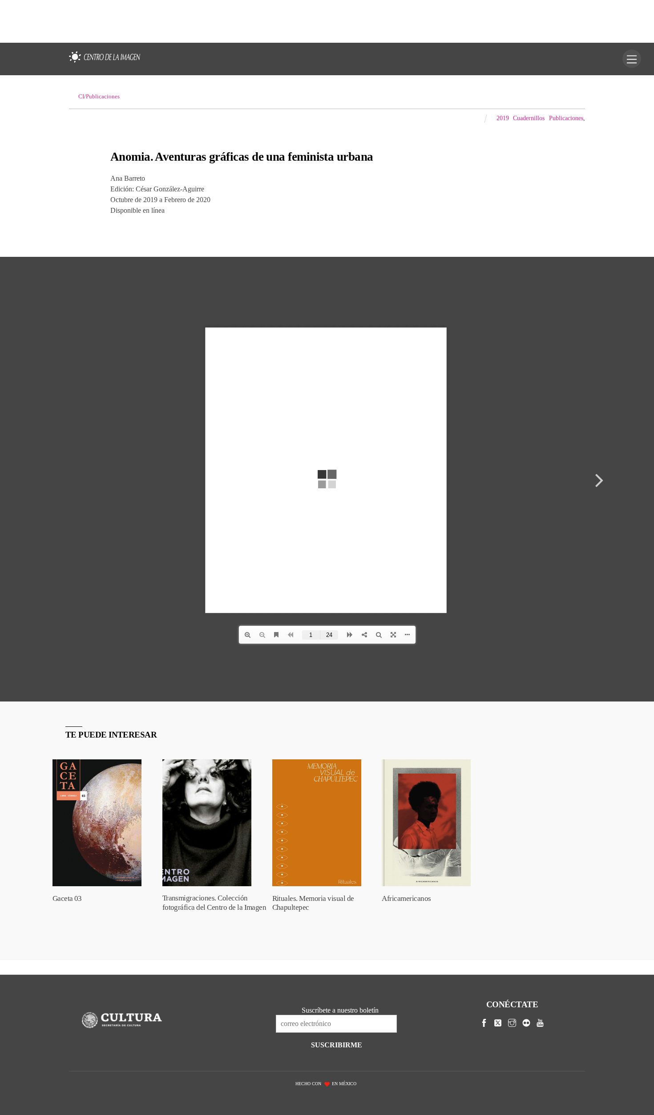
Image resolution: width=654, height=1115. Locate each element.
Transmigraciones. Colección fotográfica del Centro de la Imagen (214, 903)
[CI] (104, 62)
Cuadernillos (529, 118)
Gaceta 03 (67, 898)
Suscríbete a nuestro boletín (340, 1010)
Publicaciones (566, 118)
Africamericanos (406, 898)
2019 (503, 118)
